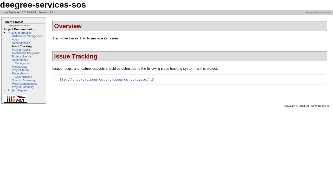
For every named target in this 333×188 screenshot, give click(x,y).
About (15, 39)
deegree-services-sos (317, 12)
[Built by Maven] (15, 102)
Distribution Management (27, 36)
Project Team (20, 70)
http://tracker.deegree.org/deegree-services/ (103, 79)
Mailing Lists (19, 66)
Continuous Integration (26, 53)
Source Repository (24, 80)
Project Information (19, 32)
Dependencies (21, 42)
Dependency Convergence (22, 75)
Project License (21, 56)
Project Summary (23, 87)
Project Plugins (21, 49)
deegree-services (19, 25)
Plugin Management (24, 83)
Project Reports (18, 90)
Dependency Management (21, 61)
